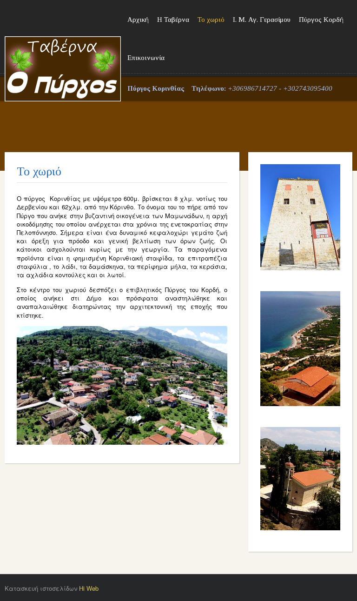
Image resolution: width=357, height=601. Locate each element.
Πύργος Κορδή (321, 19)
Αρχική (138, 19)
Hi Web (89, 588)
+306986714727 (252, 88)
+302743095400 (307, 88)
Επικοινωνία (146, 57)
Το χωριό (211, 19)
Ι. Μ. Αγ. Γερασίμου (262, 19)
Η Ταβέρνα (173, 19)
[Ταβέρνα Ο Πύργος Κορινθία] (63, 48)
